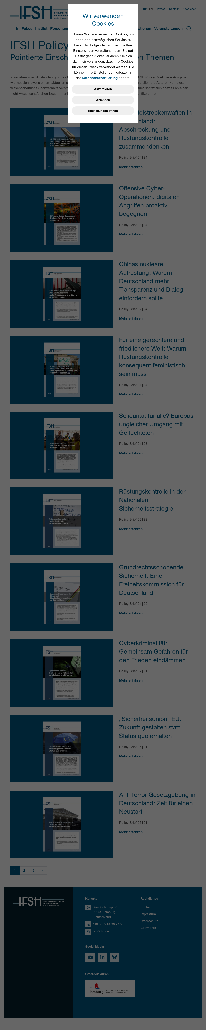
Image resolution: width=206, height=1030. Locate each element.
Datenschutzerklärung (100, 78)
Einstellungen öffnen (103, 110)
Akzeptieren (103, 89)
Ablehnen (103, 100)
